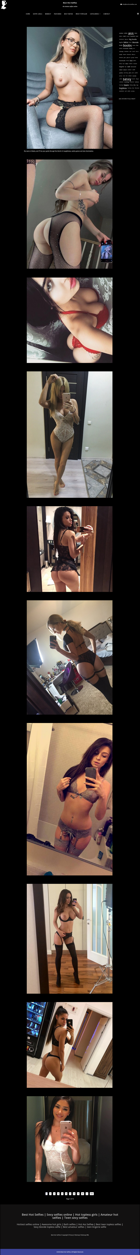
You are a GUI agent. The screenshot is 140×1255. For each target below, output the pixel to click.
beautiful (132, 36)
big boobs (133, 39)
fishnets (129, 54)
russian (134, 76)
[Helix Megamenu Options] (138, 14)
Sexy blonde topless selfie (47, 1226)
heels (136, 57)
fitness (133, 54)
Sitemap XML (85, 1235)
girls (125, 57)
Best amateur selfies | (84, 1226)
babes (120, 36)
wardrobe (121, 91)
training (129, 88)
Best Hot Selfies (70, 3)
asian (125, 33)
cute (130, 51)
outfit (133, 69)
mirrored (133, 66)
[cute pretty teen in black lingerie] (69, 1045)
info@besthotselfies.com (129, 4)
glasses (128, 57)
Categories (94, 14)
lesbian (135, 63)
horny (127, 60)
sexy (127, 78)
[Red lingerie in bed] (69, 320)
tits (134, 85)
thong (131, 85)
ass (131, 33)
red (126, 76)
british (120, 48)
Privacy (71, 1235)
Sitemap (77, 1235)
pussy (120, 76)
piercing (126, 72)
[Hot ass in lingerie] (69, 657)
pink (130, 73)
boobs (127, 45)
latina (126, 63)
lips (126, 66)
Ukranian (137, 88)
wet (126, 91)
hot (131, 60)
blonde (135, 42)
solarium (121, 82)
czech (133, 51)
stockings (126, 82)
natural (125, 70)
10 (82, 1194)
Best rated (68, 14)
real (124, 76)
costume (126, 51)
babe (135, 33)
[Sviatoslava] (69, 88)
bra (137, 45)
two (133, 88)
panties (121, 73)
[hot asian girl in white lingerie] (69, 1139)
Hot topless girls (86, 1215)
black (130, 42)
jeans (134, 60)
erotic (120, 54)
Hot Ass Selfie (85, 1224)
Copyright (65, 1235)
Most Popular (81, 14)
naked (120, 70)
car (134, 48)
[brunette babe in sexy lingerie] (69, 799)
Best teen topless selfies (108, 1224)
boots (134, 45)
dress (137, 51)
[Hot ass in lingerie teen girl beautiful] (69, 214)
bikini (126, 42)
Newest (48, 14)
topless (123, 88)
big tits (121, 42)
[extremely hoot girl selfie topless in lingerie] (69, 939)
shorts (133, 79)
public (136, 72)
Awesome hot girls (51, 1224)
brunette (125, 48)
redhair (130, 76)
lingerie (121, 67)
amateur (121, 33)
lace (124, 63)
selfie (120, 79)
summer (132, 82)
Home (28, 14)
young (132, 91)
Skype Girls (37, 14)
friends (121, 57)
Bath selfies (70, 1224)
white (129, 91)
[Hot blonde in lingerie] (69, 434)
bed (137, 36)
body (120, 45)
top (137, 85)
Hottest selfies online (28, 1224)
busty (130, 48)
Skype (137, 79)
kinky (120, 63)
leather (131, 63)
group (132, 57)
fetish (124, 54)
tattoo (137, 82)
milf (128, 67)
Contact (106, 14)
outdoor (129, 69)
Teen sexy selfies (76, 1218)
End (92, 1194)
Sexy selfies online (59, 1215)
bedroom (121, 39)
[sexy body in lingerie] (69, 549)
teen (126, 85)
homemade (122, 60)
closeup (121, 51)
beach (128, 36)
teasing (121, 85)
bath (124, 36)
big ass (126, 39)
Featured (57, 14)
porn (133, 72)
